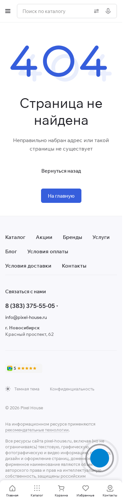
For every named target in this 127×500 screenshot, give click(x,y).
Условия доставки (28, 265)
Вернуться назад (61, 171)
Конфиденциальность (72, 388)
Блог (11, 251)
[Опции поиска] (95, 11)
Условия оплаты (47, 251)
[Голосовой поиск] (109, 11)
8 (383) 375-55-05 (30, 305)
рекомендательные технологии (37, 429)
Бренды (72, 237)
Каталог (15, 237)
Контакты (74, 265)
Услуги (101, 237)
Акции (44, 237)
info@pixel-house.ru (26, 317)
